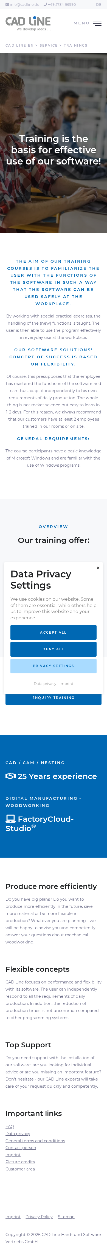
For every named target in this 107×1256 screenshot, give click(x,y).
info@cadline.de (24, 4)
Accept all (53, 632)
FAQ (9, 1126)
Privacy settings (53, 666)
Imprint (13, 1154)
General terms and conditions (35, 1140)
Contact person (20, 1147)
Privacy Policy (39, 1216)
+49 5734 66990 (61, 4)
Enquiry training (53, 698)
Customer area (20, 1169)
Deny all (53, 649)
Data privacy (17, 1133)
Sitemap (66, 1216)
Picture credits (20, 1161)
